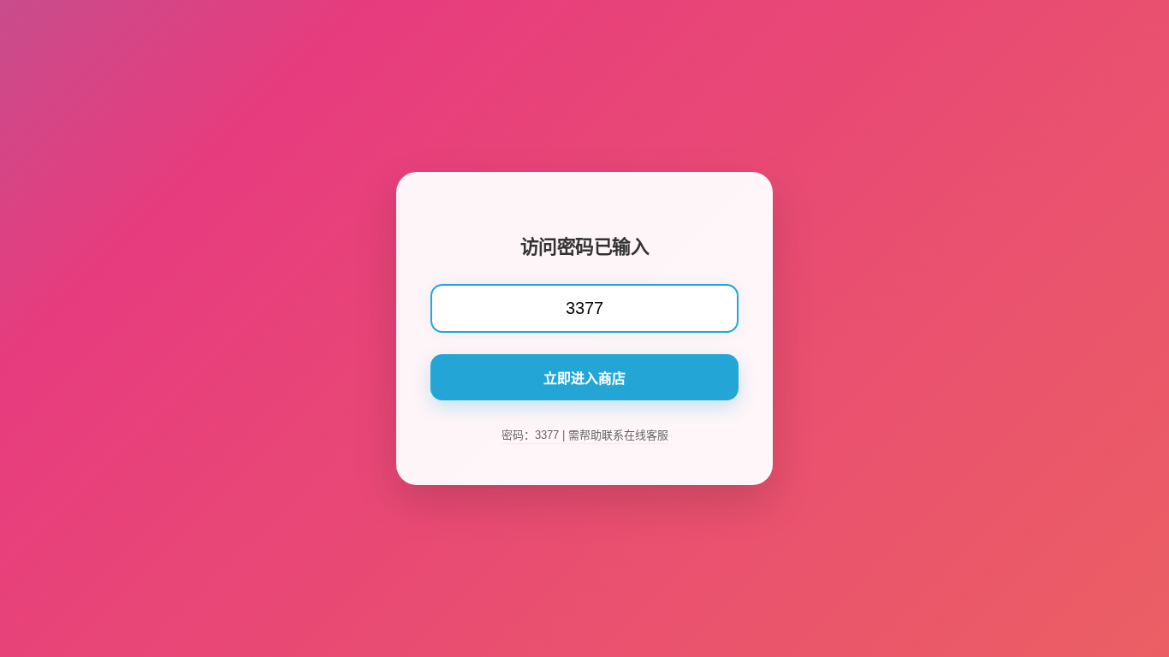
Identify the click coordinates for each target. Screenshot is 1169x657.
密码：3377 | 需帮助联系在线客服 (584, 435)
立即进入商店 (584, 378)
